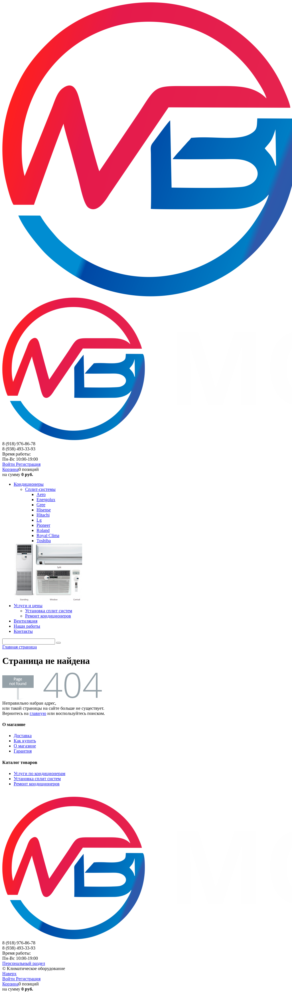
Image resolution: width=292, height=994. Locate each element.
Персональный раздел (23, 963)
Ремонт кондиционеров (37, 783)
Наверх (9, 973)
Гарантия (23, 751)
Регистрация (28, 464)
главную (38, 713)
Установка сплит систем (37, 778)
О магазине (25, 745)
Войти (9, 464)
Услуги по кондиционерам (39, 773)
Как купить (25, 740)
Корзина (10, 469)
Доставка (23, 735)
